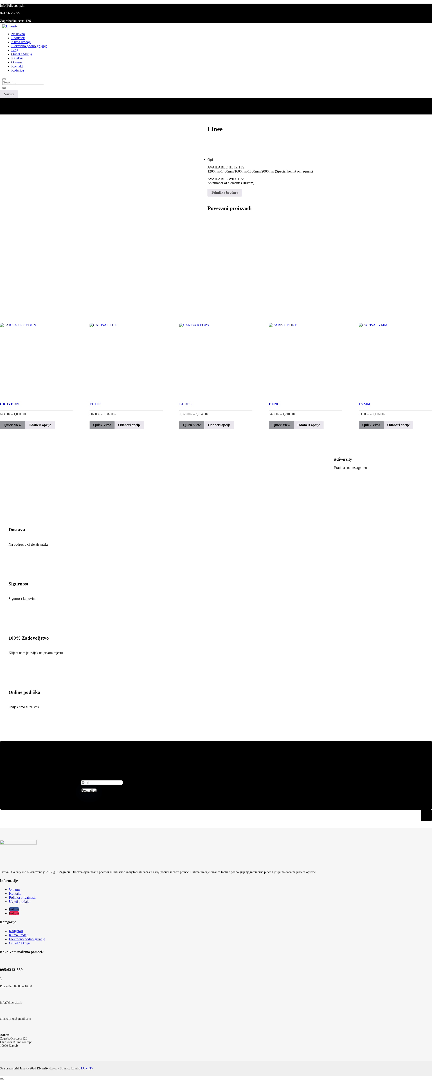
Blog (14, 50)
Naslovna (18, 34)
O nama (16, 62)
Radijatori (18, 38)
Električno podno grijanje (29, 46)
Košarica (17, 70)
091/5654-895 (10, 13)
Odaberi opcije (40, 425)
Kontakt (17, 66)
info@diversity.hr (12, 5)
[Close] (2, 1079)
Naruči (9, 94)
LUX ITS (87, 1068)
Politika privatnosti (22, 897)
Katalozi (17, 58)
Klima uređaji (21, 42)
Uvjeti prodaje (19, 901)
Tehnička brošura (224, 192)
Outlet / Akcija (21, 54)
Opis (210, 159)
